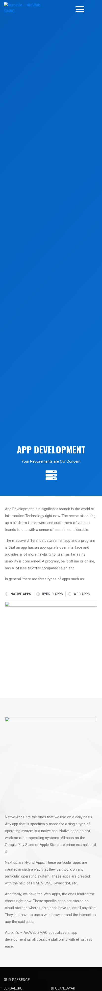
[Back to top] (88, 950)
